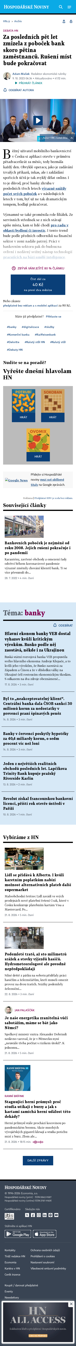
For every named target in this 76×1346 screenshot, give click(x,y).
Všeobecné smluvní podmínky (48, 1268)
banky (35, 613)
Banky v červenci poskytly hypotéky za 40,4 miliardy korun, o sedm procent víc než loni (35, 738)
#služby (49, 326)
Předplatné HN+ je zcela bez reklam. (53, 498)
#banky (11, 326)
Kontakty (10, 1250)
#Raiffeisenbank (45, 334)
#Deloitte (13, 342)
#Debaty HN (15, 349)
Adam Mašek (21, 73)
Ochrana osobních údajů (45, 1250)
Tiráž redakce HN (15, 1256)
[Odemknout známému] (71, 21)
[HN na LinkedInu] (45, 1215)
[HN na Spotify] (50, 1215)
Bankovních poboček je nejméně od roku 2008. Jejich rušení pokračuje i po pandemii (38, 548)
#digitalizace (30, 326)
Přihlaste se (53, 316)
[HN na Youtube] (56, 1215)
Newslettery (12, 1297)
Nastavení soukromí (42, 1262)
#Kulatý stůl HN (35, 342)
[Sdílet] (64, 21)
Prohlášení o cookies (43, 1256)
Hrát (23, 417)
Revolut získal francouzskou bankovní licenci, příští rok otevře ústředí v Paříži (38, 803)
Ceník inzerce (12, 1274)
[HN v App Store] (44, 1234)
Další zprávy (37, 1160)
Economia (10, 1262)
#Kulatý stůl (58, 342)
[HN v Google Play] (18, 1234)
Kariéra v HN (12, 1268)
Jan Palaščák (24, 1010)
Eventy (9, 1291)
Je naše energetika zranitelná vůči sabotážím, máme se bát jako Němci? (36, 1023)
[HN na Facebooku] (33, 1215)
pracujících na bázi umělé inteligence (34, 257)
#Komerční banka (18, 334)
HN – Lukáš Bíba (59, 138)
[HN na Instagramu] (39, 1215)
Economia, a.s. (29, 1193)
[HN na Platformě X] (27, 1215)
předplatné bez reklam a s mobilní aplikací (30, 305)
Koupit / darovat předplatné (21, 1285)
